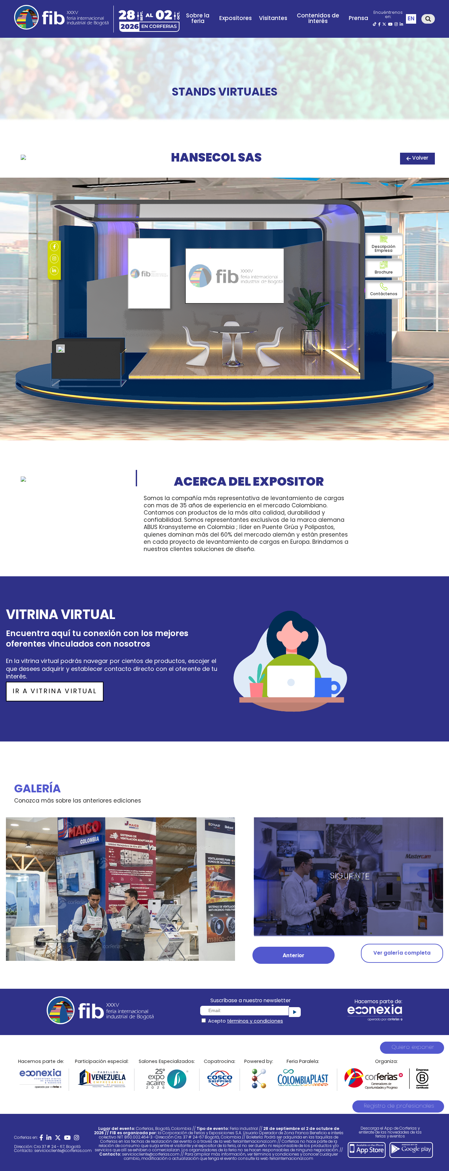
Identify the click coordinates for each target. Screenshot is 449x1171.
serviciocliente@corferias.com (63, 1151)
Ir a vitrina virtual (54, 691)
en (411, 19)
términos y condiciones (255, 1021)
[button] (293, 955)
